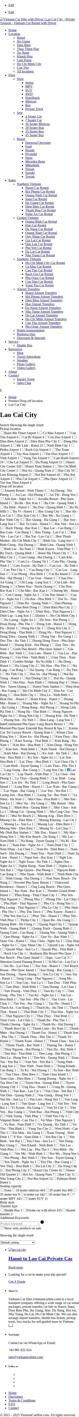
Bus (28, 105)
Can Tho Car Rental (38, 270)
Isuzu (28, 158)
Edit (11, 5)
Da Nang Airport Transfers (43, 308)
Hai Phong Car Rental (40, 191)
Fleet (11, 75)
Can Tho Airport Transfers (42, 323)
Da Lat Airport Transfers (41, 315)
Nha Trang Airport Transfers (44, 311)
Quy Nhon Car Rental (40, 236)
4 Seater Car (33, 116)
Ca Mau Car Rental (38, 266)
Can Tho (23, 67)
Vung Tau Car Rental (39, 285)
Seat (20, 112)
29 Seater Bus (34, 127)
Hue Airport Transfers (39, 304)
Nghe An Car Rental (39, 214)
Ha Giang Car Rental (39, 203)
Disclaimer (15, 1396)
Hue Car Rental (35, 225)
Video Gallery (26, 368)
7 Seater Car (33, 120)
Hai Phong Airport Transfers (44, 296)
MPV (29, 86)
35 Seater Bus (34, 131)
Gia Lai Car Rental (38, 240)
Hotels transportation (30, 330)
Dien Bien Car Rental (39, 206)
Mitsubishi (32, 165)
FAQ (11, 1404)
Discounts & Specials (31, 338)
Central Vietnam (28, 218)
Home (12, 30)
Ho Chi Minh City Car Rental (45, 263)
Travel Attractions (28, 356)
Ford (28, 146)
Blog (20, 353)
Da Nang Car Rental (39, 229)
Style (20, 79)
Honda (29, 150)
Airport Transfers (28, 289)
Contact (13, 375)
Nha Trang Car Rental (40, 255)
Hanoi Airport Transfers (41, 293)
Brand (21, 139)
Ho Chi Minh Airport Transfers (46, 319)
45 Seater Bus (34, 135)
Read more (15, 1267)
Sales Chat (24, 383)
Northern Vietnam (29, 184)
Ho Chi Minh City (29, 64)
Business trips (26, 334)
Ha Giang (23, 41)
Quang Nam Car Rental (41, 233)
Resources (15, 349)
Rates (12, 180)
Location (14, 34)
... (10, 1325)
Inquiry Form (26, 379)
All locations (25, 71)
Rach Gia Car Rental (39, 274)
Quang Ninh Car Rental (41, 195)
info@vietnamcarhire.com (25, 1357)
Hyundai (31, 154)
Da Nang (23, 52)
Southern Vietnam (29, 259)
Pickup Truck (34, 109)
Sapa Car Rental (36, 199)
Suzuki (30, 173)
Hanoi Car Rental (37, 188)
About (12, 371)
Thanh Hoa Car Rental (40, 210)
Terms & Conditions (21, 1400)
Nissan (29, 169)
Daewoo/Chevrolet (38, 142)
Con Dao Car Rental (39, 281)
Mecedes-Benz (35, 161)
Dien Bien (24, 45)
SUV (28, 90)
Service (13, 341)
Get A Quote (16, 1281)
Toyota (30, 176)
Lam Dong (24, 60)
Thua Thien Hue (28, 49)
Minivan (30, 101)
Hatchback (32, 97)
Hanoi (21, 37)
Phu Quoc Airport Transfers (43, 326)
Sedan (29, 82)
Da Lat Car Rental (37, 251)
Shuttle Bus (24, 345)
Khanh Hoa (24, 56)
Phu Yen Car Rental (38, 248)
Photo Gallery (26, 364)
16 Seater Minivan (37, 124)
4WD (29, 94)
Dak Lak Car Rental (38, 244)
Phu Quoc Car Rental (39, 278)
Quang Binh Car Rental (41, 221)
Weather (22, 360)
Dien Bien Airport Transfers (43, 300)
